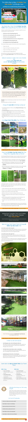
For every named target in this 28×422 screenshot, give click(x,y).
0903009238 (21, 65)
